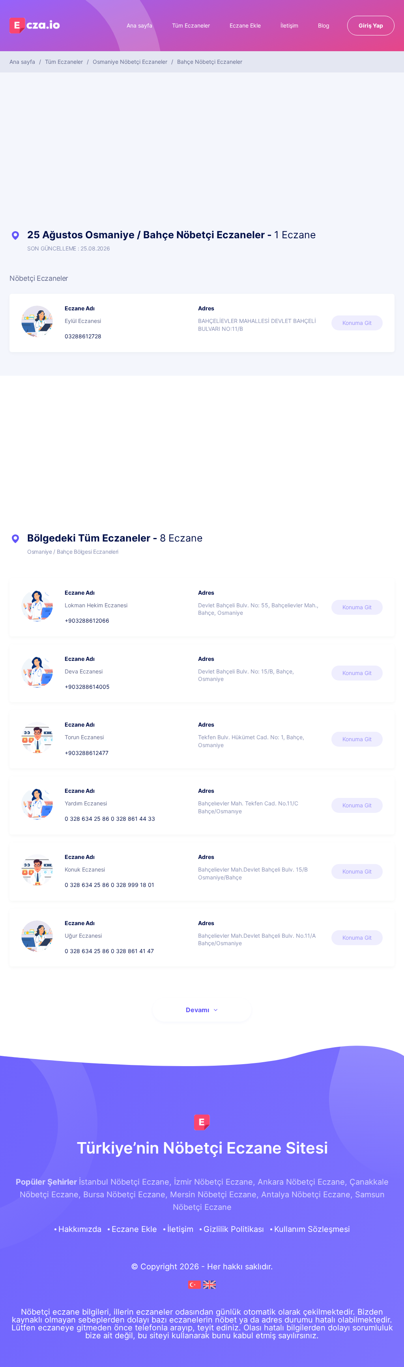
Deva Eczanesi (84, 671)
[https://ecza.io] (202, 1122)
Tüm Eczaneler (191, 25)
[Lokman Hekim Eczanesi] (37, 605)
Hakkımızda (79, 1229)
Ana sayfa (139, 25)
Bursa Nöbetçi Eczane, (125, 1194)
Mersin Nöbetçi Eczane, (214, 1194)
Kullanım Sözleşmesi (312, 1229)
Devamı (197, 1010)
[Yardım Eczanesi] (37, 804)
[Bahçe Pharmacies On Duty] (209, 1288)
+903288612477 (86, 752)
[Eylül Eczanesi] (37, 321)
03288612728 (83, 336)
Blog (323, 25)
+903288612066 (87, 620)
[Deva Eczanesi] (37, 672)
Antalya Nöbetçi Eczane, (307, 1194)
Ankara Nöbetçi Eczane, (302, 1182)
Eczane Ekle (245, 25)
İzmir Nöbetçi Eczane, (214, 1182)
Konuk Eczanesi (85, 869)
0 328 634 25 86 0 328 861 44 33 (110, 818)
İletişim (289, 25)
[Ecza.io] (35, 29)
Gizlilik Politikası (234, 1229)
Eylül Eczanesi (83, 320)
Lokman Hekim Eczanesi (96, 605)
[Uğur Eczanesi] (37, 936)
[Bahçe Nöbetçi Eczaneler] (195, 1288)
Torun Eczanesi (84, 737)
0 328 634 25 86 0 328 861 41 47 (109, 951)
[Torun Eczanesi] (37, 737)
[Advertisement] (202, 151)
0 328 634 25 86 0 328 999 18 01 (109, 884)
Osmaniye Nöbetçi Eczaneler (130, 62)
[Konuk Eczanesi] (37, 870)
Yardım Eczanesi (86, 803)
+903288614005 (87, 686)
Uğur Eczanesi (83, 935)
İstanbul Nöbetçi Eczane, (125, 1182)
